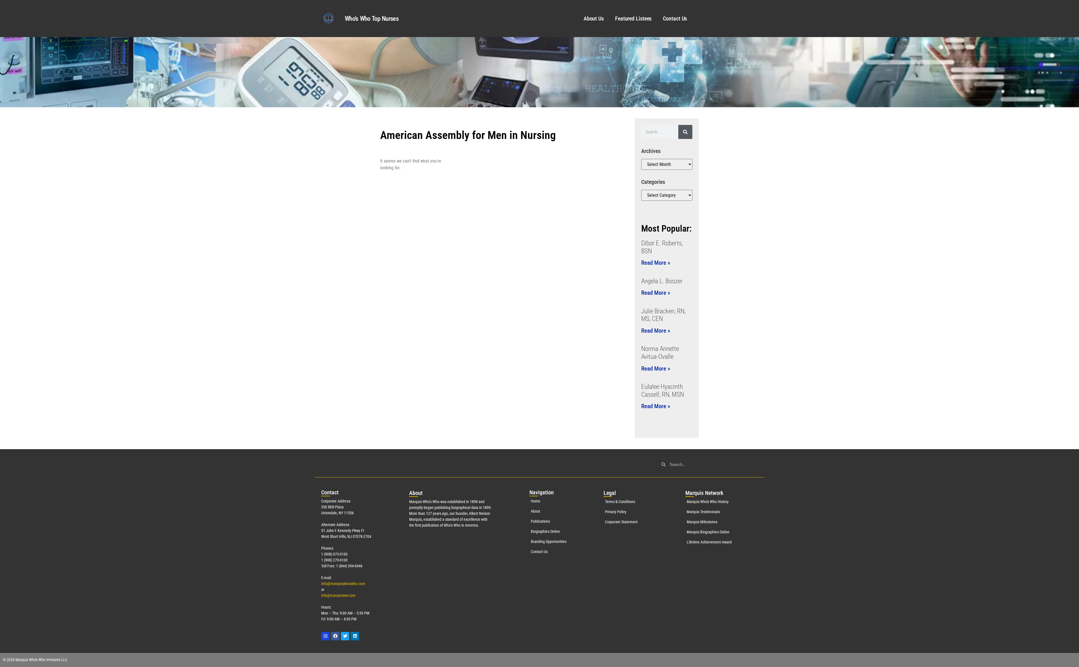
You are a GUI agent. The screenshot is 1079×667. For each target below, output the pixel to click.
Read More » (655, 262)
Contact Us (675, 18)
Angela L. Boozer (662, 281)
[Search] (685, 132)
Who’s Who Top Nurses (371, 18)
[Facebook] (335, 636)
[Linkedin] (355, 636)
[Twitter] (345, 636)
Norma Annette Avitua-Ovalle (660, 352)
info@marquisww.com (338, 595)
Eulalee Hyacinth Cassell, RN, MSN (662, 390)
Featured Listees (633, 18)
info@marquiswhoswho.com (343, 583)
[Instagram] (325, 636)
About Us (594, 18)
